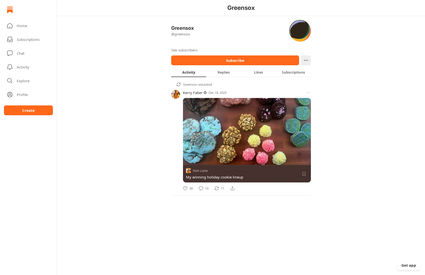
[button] (28, 26)
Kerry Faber (193, 92)
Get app (408, 265)
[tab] (188, 72)
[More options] (308, 93)
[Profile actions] (306, 60)
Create (28, 110)
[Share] (232, 188)
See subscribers (184, 50)
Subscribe (235, 60)
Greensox (190, 84)
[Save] (304, 174)
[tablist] (241, 72)
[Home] (10, 10)
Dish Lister (200, 170)
